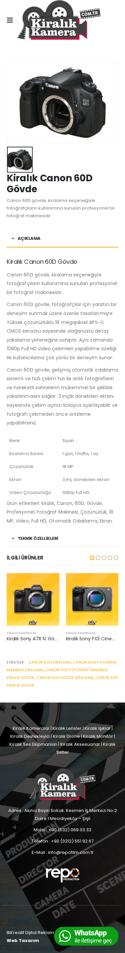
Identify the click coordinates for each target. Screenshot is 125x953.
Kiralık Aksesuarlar (80, 744)
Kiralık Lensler (67, 728)
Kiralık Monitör (98, 736)
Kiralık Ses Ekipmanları (33, 744)
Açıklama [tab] (29, 238)
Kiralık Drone (66, 736)
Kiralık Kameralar (21, 633)
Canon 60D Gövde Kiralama (65, 677)
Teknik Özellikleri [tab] (38, 538)
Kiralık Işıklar (98, 728)
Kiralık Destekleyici (30, 736)
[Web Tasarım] (20, 921)
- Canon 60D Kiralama (48, 662)
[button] (92, 558)
